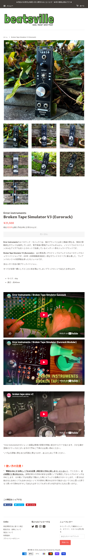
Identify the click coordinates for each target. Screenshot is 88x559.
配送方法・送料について (12, 529)
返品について (8, 532)
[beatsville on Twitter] (33, 527)
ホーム (5, 37)
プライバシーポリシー (11, 538)
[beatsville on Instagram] (40, 527)
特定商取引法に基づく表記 (13, 526)
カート (82, 6)
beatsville (42, 550)
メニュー (9, 6)
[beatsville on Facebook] (36, 527)
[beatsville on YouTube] (44, 527)
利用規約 (6, 535)
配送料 (9, 227)
